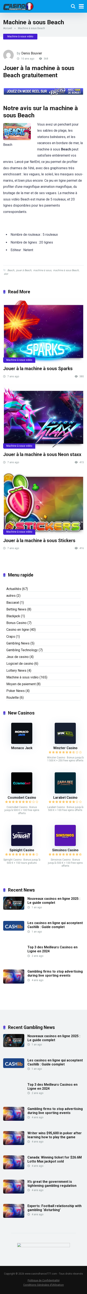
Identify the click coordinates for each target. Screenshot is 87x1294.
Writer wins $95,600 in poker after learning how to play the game (54, 1135)
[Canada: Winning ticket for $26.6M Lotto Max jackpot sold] (13, 1168)
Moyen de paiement (21, 684)
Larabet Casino (65, 798)
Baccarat (12, 603)
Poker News (15, 691)
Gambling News (18, 643)
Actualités (13, 589)
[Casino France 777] (18, 6)
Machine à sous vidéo (20, 36)
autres (11, 596)
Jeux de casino (17, 657)
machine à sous (42, 270)
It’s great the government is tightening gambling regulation (51, 1184)
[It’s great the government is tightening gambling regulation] (13, 1192)
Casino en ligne (17, 630)
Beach (10, 270)
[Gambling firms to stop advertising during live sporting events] (13, 982)
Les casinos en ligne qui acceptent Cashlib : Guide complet (55, 925)
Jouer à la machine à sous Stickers (39, 540)
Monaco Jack (22, 748)
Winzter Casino (65, 748)
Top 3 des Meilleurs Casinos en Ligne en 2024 (52, 949)
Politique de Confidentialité (44, 1280)
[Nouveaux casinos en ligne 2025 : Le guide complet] (13, 909)
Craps (10, 637)
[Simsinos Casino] (65, 845)
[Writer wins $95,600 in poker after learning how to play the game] (13, 1144)
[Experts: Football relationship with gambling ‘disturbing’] (13, 1217)
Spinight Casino (22, 850)
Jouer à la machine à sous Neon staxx (42, 454)
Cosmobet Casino (22, 798)
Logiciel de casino (19, 664)
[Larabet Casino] (65, 792)
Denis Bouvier (31, 53)
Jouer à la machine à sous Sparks (38, 368)
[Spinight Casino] (21, 845)
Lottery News (16, 671)
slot (6, 273)
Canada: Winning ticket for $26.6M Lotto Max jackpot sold (54, 1159)
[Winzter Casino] (65, 743)
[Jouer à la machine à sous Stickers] (43, 502)
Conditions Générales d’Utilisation (43, 1284)
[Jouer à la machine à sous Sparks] (43, 330)
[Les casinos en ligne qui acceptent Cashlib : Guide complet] (13, 929)
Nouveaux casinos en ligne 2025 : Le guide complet (53, 901)
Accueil (7, 28)
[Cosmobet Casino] (21, 792)
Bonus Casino (16, 623)
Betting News (16, 609)
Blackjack (13, 616)
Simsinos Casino (65, 850)
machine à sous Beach (66, 270)
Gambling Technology (22, 650)
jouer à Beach (23, 270)
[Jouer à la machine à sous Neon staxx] (43, 416)
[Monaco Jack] (21, 743)
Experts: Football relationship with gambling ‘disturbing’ (54, 1208)
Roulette (12, 698)
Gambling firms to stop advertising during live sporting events (55, 973)
